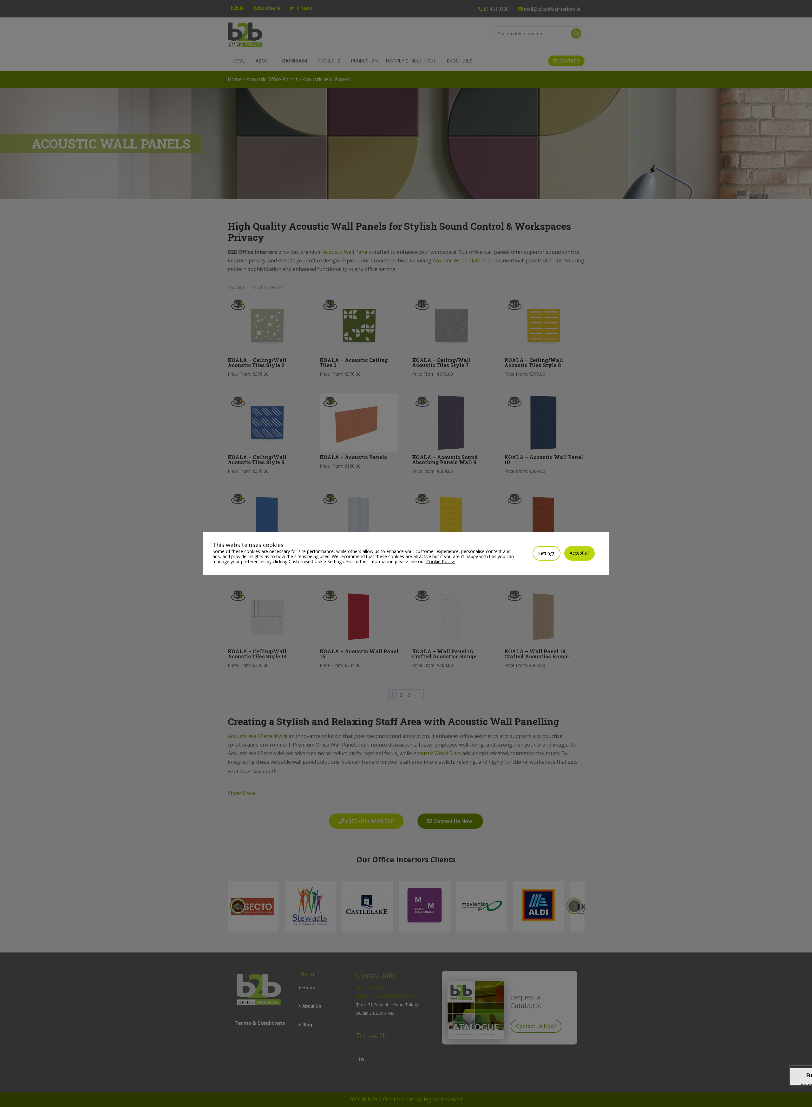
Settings (546, 553)
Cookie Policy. (440, 561)
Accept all (579, 553)
